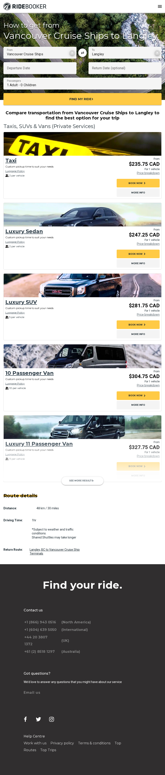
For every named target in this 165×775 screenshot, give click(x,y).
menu (159, 6)
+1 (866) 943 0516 (40, 622)
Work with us (35, 743)
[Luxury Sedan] (82, 214)
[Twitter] (38, 719)
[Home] (26, 6)
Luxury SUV (21, 302)
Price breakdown (148, 173)
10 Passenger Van (29, 373)
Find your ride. (82, 585)
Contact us (33, 610)
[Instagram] (51, 719)
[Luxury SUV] (82, 285)
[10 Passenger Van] (82, 356)
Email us (32, 693)
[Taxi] (82, 144)
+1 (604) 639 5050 (40, 630)
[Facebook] (25, 719)
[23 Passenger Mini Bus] (82, 498)
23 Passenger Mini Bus (36, 514)
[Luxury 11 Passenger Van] (82, 427)
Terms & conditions (94, 743)
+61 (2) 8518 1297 (39, 652)
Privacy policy (62, 743)
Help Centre (34, 736)
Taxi (11, 160)
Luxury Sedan (24, 231)
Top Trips (48, 750)
